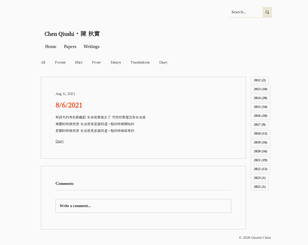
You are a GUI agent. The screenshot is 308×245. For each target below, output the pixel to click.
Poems (60, 62)
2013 (262, 89)
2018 (262, 133)
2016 (262, 116)
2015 (262, 107)
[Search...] (267, 12)
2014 (262, 98)
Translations (140, 62)
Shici (78, 62)
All (43, 62)
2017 (261, 124)
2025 (261, 187)
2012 (261, 80)
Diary (163, 62)
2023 (261, 178)
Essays (116, 62)
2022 (262, 169)
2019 (262, 142)
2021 (262, 160)
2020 (262, 151)
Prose (96, 62)
